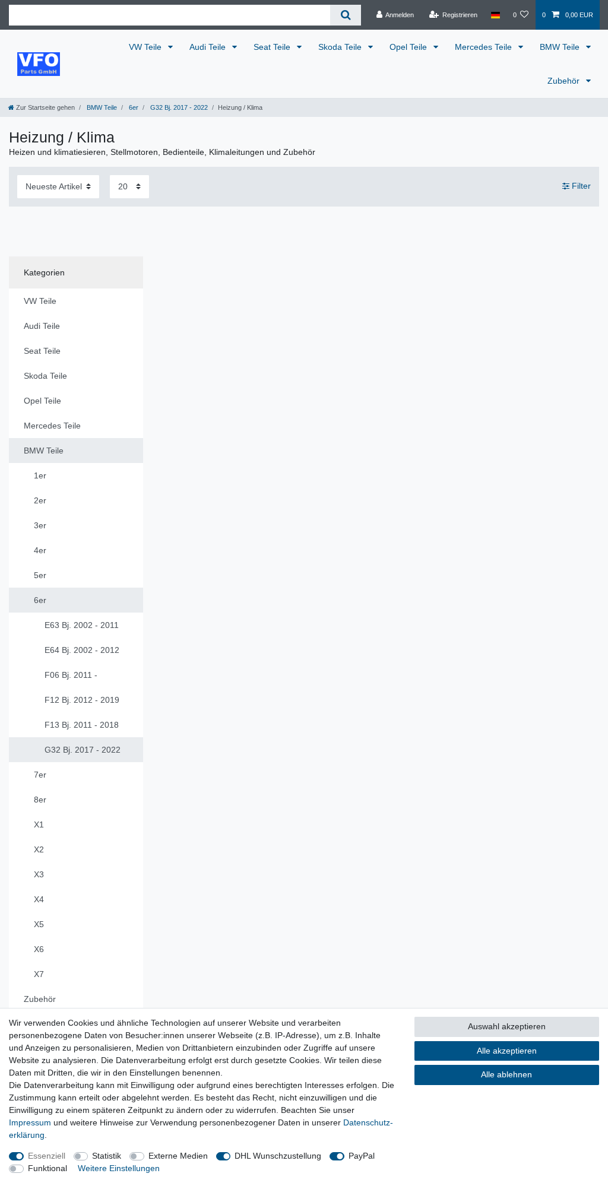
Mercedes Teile (484, 47)
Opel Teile (409, 47)
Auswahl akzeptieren (507, 1026)
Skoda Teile (341, 47)
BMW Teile (561, 47)
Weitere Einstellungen (119, 1168)
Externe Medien (178, 1155)
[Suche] (345, 15)
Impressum (30, 1122)
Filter (580, 186)
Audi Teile (208, 47)
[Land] (495, 15)
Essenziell (46, 1155)
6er (132, 107)
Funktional (47, 1168)
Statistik (106, 1155)
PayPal (362, 1155)
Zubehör (564, 80)
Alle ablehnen (506, 1074)
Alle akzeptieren (507, 1050)
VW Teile (146, 47)
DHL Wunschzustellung (278, 1155)
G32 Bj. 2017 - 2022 (178, 107)
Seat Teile (273, 47)
